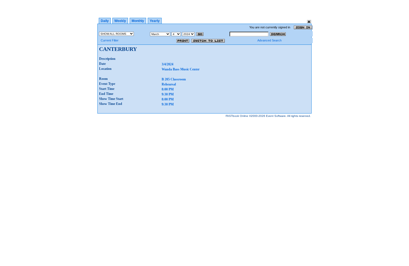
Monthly (138, 21)
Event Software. (276, 115)
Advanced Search (269, 40)
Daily (105, 21)
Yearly (155, 21)
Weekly (120, 21)
